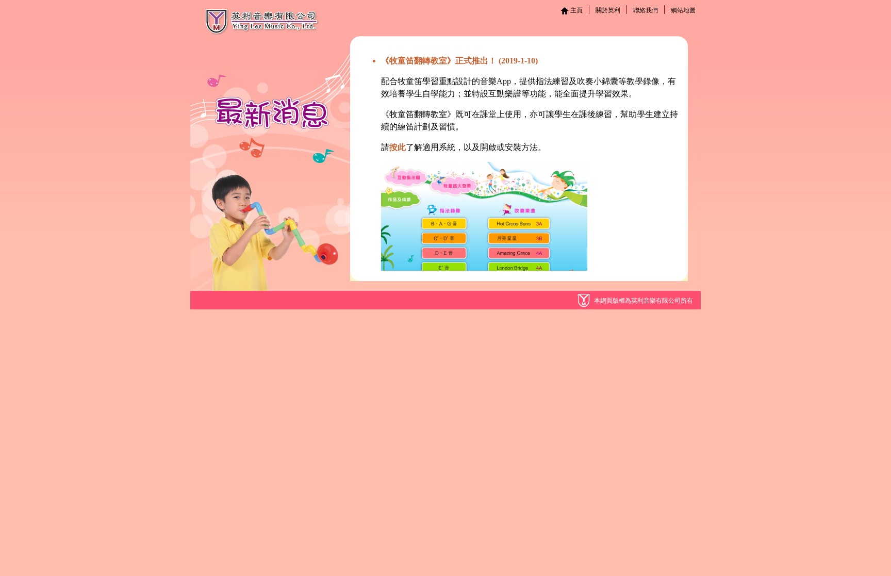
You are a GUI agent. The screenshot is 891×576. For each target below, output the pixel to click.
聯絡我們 (645, 10)
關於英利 (608, 10)
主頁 (576, 10)
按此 (397, 147)
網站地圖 (683, 10)
